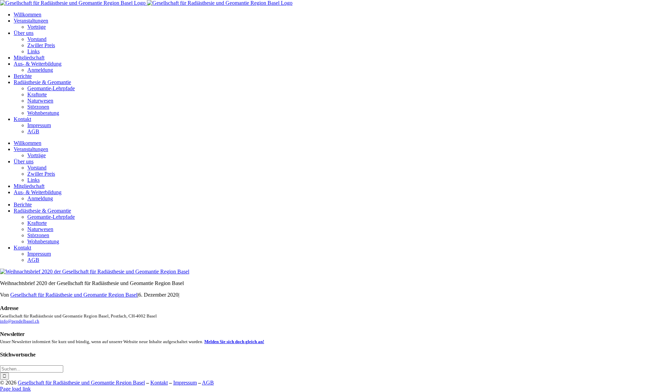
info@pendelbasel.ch (19, 321)
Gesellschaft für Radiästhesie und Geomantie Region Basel (73, 295)
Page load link (15, 389)
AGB (208, 383)
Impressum (185, 383)
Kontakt (159, 383)
